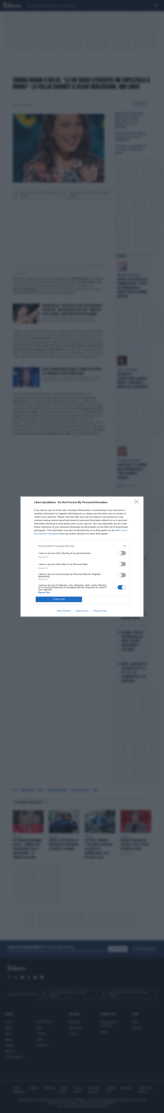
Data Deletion (64, 610)
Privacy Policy (100, 610)
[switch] (122, 553)
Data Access (82, 610)
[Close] (137, 503)
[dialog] (82, 556)
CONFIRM (59, 599)
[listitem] (82, 546)
